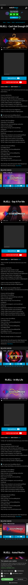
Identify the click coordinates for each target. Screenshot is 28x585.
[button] (5, 188)
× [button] (26, 560)
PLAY (14, 17)
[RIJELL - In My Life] (14, 178)
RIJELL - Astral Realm (8, 351)
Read (18, 185)
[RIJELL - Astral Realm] (14, 356)
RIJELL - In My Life (7, 172)
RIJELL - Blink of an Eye (8, 523)
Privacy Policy (9, 565)
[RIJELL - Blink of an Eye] (14, 528)
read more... (19, 165)
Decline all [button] (20, 579)
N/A (9, 86)
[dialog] (14, 572)
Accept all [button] (7, 579)
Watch (7, 185)
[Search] (26, 8)
